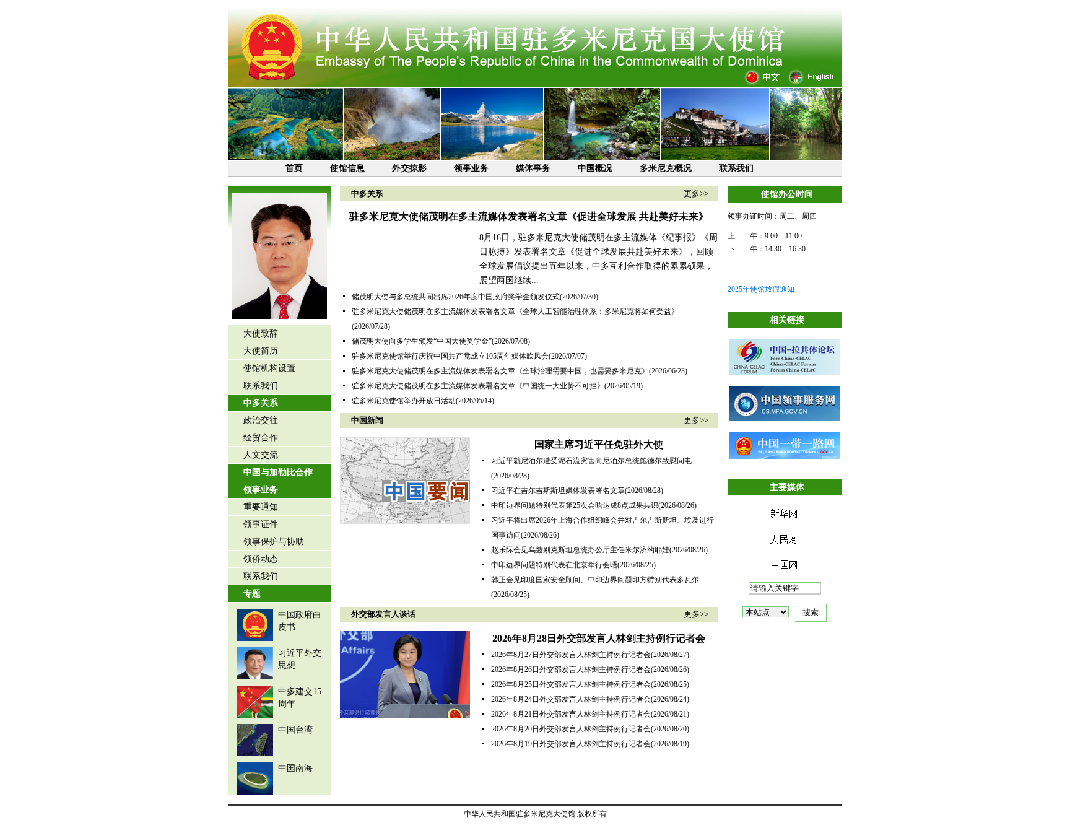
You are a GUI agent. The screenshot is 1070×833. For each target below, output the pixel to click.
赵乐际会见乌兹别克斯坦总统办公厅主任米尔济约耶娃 (580, 550)
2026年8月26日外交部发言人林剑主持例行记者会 (571, 669)
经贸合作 (260, 437)
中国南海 (295, 768)
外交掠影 (409, 168)
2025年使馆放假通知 (761, 289)
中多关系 (260, 403)
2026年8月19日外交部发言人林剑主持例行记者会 (571, 743)
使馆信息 (347, 168)
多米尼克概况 (666, 168)
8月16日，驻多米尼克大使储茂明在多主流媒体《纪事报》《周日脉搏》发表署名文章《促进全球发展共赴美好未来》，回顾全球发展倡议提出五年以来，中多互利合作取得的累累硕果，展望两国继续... (598, 259)
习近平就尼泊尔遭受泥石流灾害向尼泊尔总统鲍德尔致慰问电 (591, 460)
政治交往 (260, 420)
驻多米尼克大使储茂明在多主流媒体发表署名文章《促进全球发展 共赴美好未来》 (528, 216)
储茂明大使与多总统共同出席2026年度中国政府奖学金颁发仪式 (456, 296)
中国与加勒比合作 (278, 472)
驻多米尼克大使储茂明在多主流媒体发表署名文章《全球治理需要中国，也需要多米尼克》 (500, 371)
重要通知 (260, 507)
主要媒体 (787, 487)
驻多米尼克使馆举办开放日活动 (404, 400)
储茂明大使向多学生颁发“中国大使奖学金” (422, 341)
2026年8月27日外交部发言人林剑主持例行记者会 (571, 654)
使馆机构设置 (269, 368)
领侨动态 (260, 559)
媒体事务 (533, 168)
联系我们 (736, 168)
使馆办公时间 (787, 194)
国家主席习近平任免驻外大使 (598, 444)
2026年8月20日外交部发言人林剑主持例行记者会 (571, 729)
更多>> (696, 193)
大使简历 (260, 350)
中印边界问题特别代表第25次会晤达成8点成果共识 (574, 505)
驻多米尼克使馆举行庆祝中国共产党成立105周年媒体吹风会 (450, 356)
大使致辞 (260, 333)
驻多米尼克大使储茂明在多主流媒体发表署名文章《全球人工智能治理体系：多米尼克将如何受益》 (515, 311)
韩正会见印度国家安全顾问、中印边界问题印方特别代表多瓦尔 (595, 579)
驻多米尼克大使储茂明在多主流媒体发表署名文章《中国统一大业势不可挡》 (478, 386)
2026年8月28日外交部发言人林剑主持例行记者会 (598, 638)
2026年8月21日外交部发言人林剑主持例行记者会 (571, 714)
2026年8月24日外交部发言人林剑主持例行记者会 (571, 699)
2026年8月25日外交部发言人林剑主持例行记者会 (571, 684)
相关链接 (787, 320)
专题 (252, 593)
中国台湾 (295, 730)
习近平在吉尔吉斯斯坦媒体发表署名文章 (558, 490)
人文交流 (260, 455)
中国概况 (595, 168)
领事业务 (471, 168)
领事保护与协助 (273, 541)
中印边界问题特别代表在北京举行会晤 (554, 564)
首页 (294, 168)
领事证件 (260, 524)
